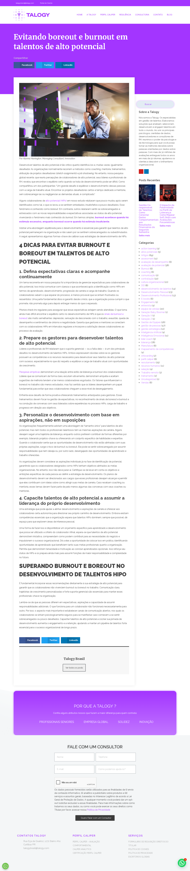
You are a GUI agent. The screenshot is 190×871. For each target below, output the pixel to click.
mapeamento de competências (157, 349)
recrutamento (148, 362)
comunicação (148, 275)
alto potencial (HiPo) (56, 200)
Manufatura (147, 345)
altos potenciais (149, 252)
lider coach (146, 339)
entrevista (146, 305)
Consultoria (142, 14)
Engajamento (148, 302)
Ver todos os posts (74, 667)
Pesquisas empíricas (29, 372)
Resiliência (125, 14)
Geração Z (146, 319)
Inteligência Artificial (151, 332)
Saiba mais (144, 235)
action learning (148, 248)
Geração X (146, 315)
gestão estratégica (151, 329)
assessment (147, 258)
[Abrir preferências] (5, 866)
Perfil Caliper (107, 14)
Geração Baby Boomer (153, 312)
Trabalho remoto (150, 372)
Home (79, 14)
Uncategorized (148, 379)
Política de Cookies (138, 849)
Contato (158, 14)
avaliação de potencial (152, 265)
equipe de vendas (150, 309)
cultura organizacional (152, 282)
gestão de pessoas (151, 325)
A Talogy (91, 14)
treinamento (147, 376)
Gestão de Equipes (151, 322)
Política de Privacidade (98, 809)
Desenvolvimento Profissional (156, 295)
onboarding (147, 355)
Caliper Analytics (82, 849)
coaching (146, 272)
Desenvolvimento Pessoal (154, 292)
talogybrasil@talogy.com (25, 3)
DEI (143, 285)
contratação (147, 278)
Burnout (145, 268)
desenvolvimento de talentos (156, 288)
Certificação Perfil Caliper (87, 853)
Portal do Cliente (46, 3)
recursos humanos (150, 366)
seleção (145, 369)
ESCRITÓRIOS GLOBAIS (139, 857)
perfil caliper (147, 359)
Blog (169, 14)
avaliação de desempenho (154, 262)
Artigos (145, 255)
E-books (145, 298)
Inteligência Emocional (152, 335)
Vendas (145, 382)
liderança (145, 342)
